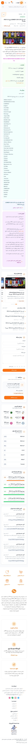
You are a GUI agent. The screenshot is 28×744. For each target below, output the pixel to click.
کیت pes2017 (21, 33)
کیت (20, 47)
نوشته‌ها (20, 14)
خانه (24, 14)
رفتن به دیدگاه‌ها (6, 25)
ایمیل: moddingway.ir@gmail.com (13, 694)
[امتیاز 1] (24, 366)
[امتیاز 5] (15, 366)
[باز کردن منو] (25, 2)
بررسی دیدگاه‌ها (14, 397)
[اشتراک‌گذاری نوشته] (3, 14)
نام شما (24, 340)
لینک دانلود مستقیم (17, 208)
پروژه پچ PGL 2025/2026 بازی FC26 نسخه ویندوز (13, 498)
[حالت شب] (5, 2)
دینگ (20, 53)
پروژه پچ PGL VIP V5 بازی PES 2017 (16, 491)
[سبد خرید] (9, 2)
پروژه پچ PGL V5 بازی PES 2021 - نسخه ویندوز (14, 484)
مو (24, 53)
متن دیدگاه (23, 352)
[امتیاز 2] (22, 366)
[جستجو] (3, 7)
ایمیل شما (23, 346)
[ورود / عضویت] (2, 2)
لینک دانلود (21, 231)
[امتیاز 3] (19, 366)
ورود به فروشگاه (14, 655)
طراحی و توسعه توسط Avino (21, 742)
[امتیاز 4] (17, 366)
